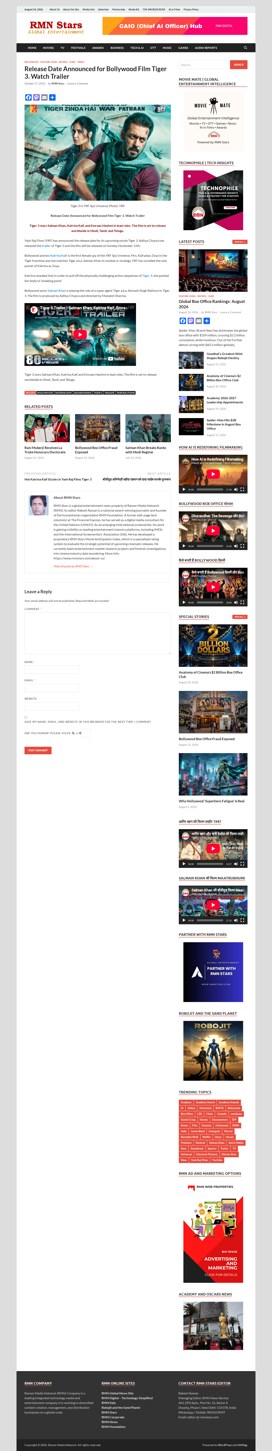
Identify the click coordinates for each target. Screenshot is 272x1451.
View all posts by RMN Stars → (73, 566)
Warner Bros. (229, 1154)
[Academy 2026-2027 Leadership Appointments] (191, 398)
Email (29, 680)
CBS (199, 1113)
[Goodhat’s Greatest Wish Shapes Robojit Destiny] (191, 354)
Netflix (207, 1137)
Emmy (184, 1125)
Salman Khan (82, 392)
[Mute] (236, 489)
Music (167, 47)
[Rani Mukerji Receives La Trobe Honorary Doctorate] (47, 429)
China (209, 1113)
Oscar (218, 1137)
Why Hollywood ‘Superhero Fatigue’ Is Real (212, 801)
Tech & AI (137, 47)
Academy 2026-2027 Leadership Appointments (225, 400)
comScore (236, 1113)
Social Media (236, 1142)
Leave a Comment (77, 83)
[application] (213, 474)
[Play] (184, 489)
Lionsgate (214, 1131)
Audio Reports (206, 47)
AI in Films (174, 9)
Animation (205, 1108)
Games (183, 47)
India (184, 1131)
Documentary (220, 1119)
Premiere (186, 1142)
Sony (183, 1148)
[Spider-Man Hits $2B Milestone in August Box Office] (191, 420)
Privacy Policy (191, 9)
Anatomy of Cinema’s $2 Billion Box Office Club (224, 378)
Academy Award (205, 1102)
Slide (72, 62)
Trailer (109, 392)
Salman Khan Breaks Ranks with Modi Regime (145, 450)
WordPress (225, 1445)
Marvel (228, 1131)
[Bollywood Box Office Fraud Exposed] (97, 429)
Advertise (103, 9)
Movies (48, 47)
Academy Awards (229, 1102)
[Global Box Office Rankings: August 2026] (213, 251)
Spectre (212, 1148)
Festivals (78, 47)
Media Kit (134, 9)
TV (62, 47)
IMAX (235, 1125)
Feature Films (48, 62)
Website (30, 698)
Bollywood (31, 62)
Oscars (230, 1137)
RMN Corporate (113, 1417)
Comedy (222, 1113)
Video (80, 62)
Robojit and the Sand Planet (121, 1407)
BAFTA (220, 1108)
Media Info (89, 9)
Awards (98, 47)
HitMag (242, 1445)
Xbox (184, 1160)
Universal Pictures (206, 1154)
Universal (186, 1154)
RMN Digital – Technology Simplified (127, 1398)
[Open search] (246, 47)
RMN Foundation (113, 1426)
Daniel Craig (188, 1119)
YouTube (217, 1160)
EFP (234, 1119)
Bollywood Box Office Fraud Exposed (207, 739)
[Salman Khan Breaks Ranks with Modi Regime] (148, 429)
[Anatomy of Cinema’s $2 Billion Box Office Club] (191, 376)
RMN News (110, 1422)
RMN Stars (58, 83)
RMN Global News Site (118, 1393)
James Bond (197, 1131)
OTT (153, 47)
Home (32, 47)
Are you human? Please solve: (48, 733)
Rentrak (200, 1142)
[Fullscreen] (242, 489)
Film (194, 1125)
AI (182, 1108)
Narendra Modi (189, 1137)
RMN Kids (109, 1403)
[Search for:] (213, 64)
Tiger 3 (98, 392)
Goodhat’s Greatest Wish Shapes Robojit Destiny (225, 356)
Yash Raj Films (125, 392)
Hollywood (222, 1125)
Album (191, 1108)
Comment (33, 609)
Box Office (187, 1113)
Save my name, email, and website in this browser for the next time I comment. (88, 721)
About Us (55, 9)
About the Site (71, 9)
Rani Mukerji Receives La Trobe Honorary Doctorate (45, 450)
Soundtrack (197, 1148)
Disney (204, 1119)
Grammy (206, 1125)
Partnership (118, 9)
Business (117, 47)
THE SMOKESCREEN (154, 9)
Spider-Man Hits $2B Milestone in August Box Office (224, 424)
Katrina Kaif (63, 392)
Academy (186, 1102)
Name (29, 662)
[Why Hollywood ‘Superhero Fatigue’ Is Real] (213, 774)
